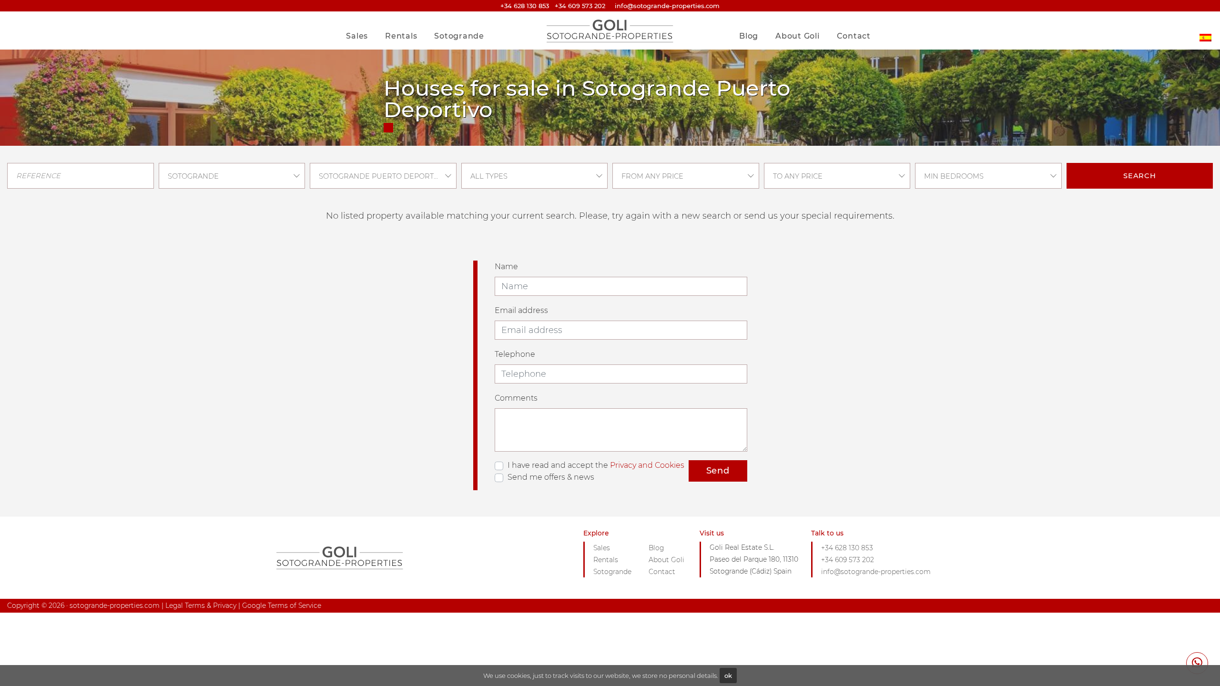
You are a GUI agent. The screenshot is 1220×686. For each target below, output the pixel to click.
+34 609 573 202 (580, 6)
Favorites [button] (850, 16)
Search (1139, 176)
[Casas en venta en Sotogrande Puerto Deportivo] (1205, 30)
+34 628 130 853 (524, 6)
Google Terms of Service (281, 605)
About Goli (797, 35)
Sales (357, 35)
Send (718, 470)
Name (506, 266)
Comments (516, 398)
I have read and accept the (596, 465)
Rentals (401, 35)
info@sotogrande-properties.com (876, 571)
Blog (748, 35)
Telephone (515, 354)
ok (728, 675)
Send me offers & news (551, 477)
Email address (521, 310)
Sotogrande (459, 35)
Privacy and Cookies (647, 465)
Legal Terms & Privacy (200, 605)
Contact (854, 35)
